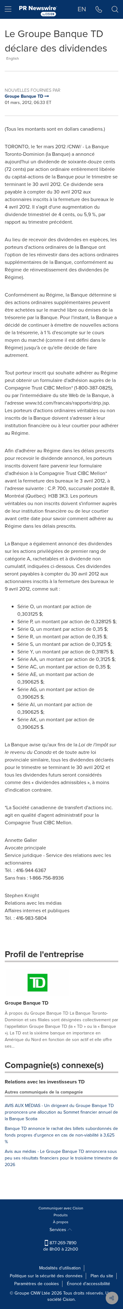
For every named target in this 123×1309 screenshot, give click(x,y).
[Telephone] (99, 9)
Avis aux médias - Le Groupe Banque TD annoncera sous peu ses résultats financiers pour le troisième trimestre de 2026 (61, 1158)
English (12, 58)
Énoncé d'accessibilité (88, 1283)
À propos (60, 1222)
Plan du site (102, 1276)
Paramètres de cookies (36, 1283)
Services (58, 1229)
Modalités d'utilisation (60, 1268)
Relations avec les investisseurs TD (45, 1081)
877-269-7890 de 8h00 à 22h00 (60, 1246)
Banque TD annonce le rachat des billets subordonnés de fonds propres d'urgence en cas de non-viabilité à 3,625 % (61, 1135)
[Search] (115, 9)
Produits (61, 1215)
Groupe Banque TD (26, 1002)
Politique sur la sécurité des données (46, 1276)
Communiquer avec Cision (60, 1208)
